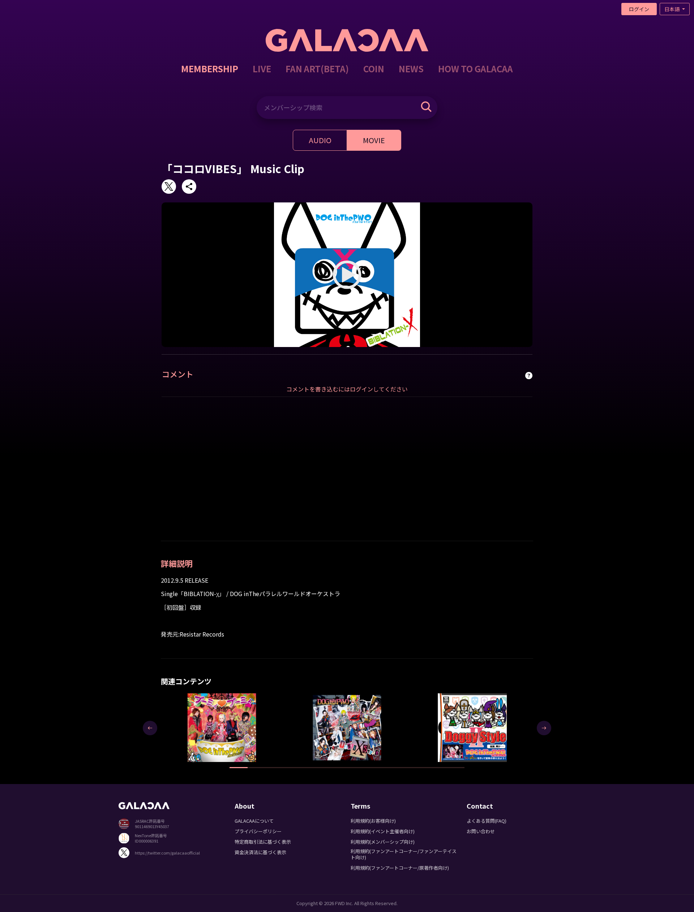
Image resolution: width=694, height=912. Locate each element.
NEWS (411, 68)
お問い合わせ (481, 831)
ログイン (639, 9)
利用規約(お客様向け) (373, 821)
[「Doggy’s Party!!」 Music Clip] (472, 727)
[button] (239, 767)
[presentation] (150, 728)
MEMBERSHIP (209, 68)
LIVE (262, 68)
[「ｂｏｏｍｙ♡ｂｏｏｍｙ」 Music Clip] (222, 727)
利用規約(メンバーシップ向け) (383, 842)
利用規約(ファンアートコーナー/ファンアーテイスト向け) (404, 854)
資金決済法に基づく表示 (260, 852)
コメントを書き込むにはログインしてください (347, 389)
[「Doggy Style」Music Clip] (347, 727)
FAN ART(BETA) (317, 68)
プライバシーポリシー (258, 831)
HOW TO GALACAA (475, 68)
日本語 (672, 9)
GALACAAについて (254, 821)
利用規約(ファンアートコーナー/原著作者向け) (400, 868)
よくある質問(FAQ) (486, 821)
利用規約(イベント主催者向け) (383, 831)
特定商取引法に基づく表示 (263, 842)
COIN (373, 68)
